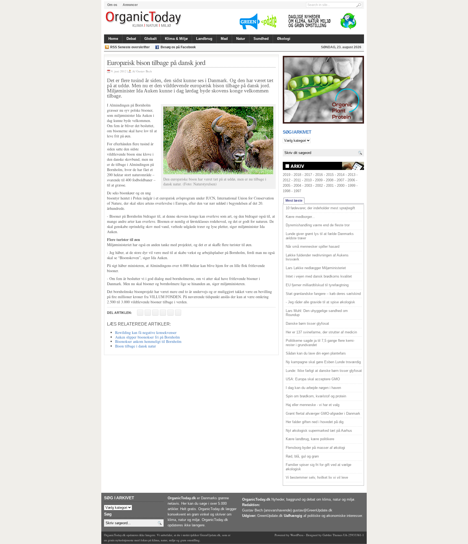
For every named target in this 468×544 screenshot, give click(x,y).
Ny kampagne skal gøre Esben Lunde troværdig (323, 362)
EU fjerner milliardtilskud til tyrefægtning (317, 285)
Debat (131, 39)
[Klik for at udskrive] (148, 313)
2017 (308, 175)
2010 (308, 180)
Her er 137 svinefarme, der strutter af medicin (321, 332)
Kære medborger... (300, 217)
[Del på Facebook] (140, 313)
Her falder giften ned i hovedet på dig (314, 422)
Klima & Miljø (176, 39)
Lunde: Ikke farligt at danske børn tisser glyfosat (324, 371)
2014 (340, 175)
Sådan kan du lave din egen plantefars (316, 353)
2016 (319, 175)
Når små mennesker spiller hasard (312, 246)
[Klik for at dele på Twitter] (163, 313)
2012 (286, 180)
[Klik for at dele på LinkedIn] (178, 313)
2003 (308, 186)
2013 (351, 175)
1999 (351, 186)
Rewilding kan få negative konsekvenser (146, 332)
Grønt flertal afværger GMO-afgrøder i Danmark (323, 413)
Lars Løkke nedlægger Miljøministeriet (316, 268)
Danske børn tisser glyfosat (307, 323)
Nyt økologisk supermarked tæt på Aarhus (319, 431)
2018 (297, 175)
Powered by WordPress (289, 535)
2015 (330, 175)
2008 (329, 180)
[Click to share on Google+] (170, 313)
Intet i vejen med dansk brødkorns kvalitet (319, 276)
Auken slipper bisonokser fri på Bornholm (147, 337)
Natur (240, 39)
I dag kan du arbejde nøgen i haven (313, 388)
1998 (286, 191)
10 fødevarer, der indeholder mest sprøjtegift (320, 208)
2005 (286, 186)
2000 (340, 186)
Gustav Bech (144, 71)
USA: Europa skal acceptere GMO (313, 379)
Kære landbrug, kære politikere (310, 439)
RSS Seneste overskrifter (130, 47)
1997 (297, 191)
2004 (297, 186)
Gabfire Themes (332, 535)
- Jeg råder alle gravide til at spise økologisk (320, 302)
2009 (319, 180)
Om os (112, 5)
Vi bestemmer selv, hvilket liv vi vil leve (317, 477)
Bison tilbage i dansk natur (135, 346)
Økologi (283, 39)
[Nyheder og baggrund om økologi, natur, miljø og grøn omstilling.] (144, 19)
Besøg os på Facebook (178, 47)
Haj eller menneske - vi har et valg (312, 405)
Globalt (150, 39)
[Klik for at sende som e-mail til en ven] (155, 313)
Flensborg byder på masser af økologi (315, 448)
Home (113, 39)
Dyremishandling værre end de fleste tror (318, 225)
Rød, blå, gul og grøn (302, 456)
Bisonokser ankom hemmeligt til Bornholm (148, 341)
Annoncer (130, 5)
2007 (340, 180)
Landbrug (204, 39)
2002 (319, 186)
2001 (330, 186)
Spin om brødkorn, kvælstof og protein (316, 396)
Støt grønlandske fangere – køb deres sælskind (323, 294)
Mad (224, 39)
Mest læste (294, 200)
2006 (351, 180)
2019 (286, 175)
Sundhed (261, 39)
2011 (297, 180)
